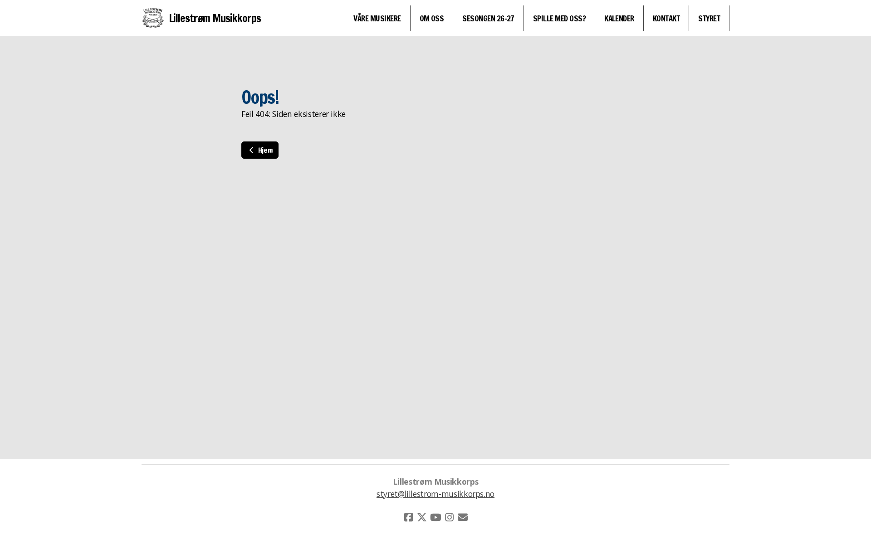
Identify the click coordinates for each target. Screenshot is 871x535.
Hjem (264, 150)
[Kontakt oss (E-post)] (463, 517)
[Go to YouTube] (435, 517)
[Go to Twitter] (422, 517)
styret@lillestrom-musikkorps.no (435, 493)
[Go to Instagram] (449, 517)
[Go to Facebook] (408, 517)
